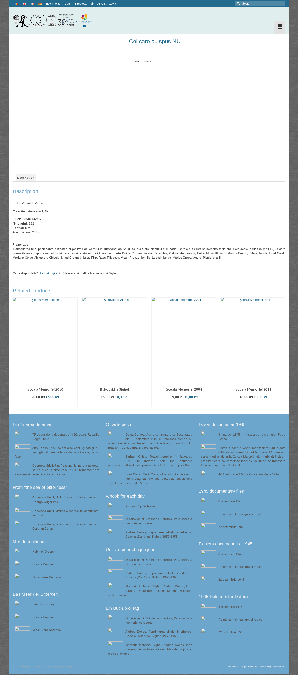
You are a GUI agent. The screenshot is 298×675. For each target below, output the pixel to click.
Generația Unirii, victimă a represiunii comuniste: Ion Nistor (65, 513)
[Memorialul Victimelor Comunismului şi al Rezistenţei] (56, 20)
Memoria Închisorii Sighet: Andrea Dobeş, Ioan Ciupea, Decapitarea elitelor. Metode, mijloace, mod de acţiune (150, 591)
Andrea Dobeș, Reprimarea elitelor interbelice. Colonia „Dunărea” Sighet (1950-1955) (158, 534)
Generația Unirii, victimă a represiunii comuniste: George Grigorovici (65, 500)
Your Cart (106, 3)
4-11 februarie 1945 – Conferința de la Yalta (248, 474)
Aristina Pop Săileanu (140, 506)
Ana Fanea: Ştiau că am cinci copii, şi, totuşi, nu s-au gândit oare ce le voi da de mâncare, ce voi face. (57, 452)
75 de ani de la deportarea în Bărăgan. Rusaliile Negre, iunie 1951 (65, 437)
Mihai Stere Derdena (46, 577)
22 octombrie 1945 (231, 527)
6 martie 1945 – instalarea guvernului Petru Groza (251, 437)
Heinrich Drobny (43, 551)
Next (281, 352)
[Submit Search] (238, 3)
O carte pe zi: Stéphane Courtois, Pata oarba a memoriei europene (158, 521)
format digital (49, 273)
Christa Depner (42, 564)
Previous (16, 352)
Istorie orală (146, 61)
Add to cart (45, 403)
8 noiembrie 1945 (230, 501)
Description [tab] (25, 177)
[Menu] (279, 27)
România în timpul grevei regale (240, 514)
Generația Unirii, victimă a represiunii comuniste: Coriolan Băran (65, 526)
